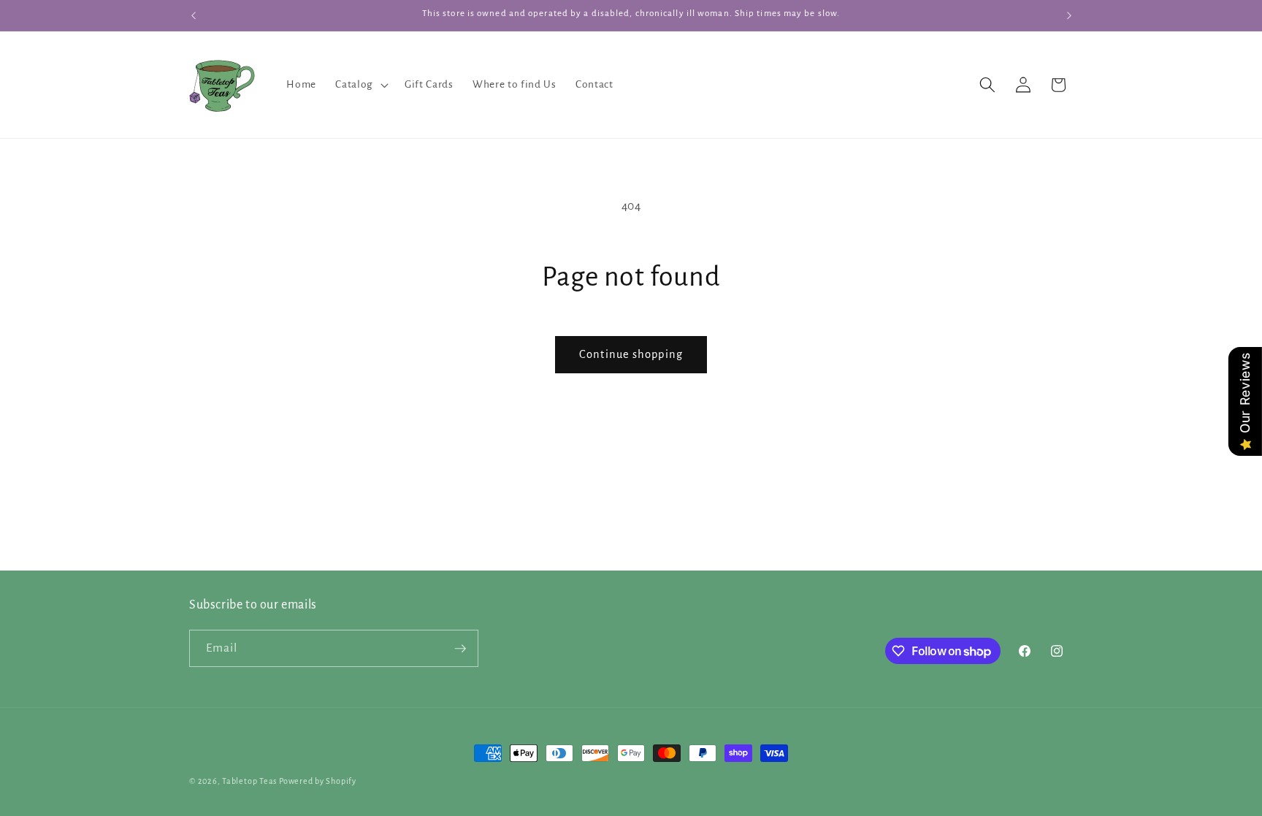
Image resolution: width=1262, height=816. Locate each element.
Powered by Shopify (317, 781)
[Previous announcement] (193, 15)
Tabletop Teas (249, 781)
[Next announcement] (1069, 15)
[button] (360, 85)
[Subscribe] (460, 649)
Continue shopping (631, 354)
